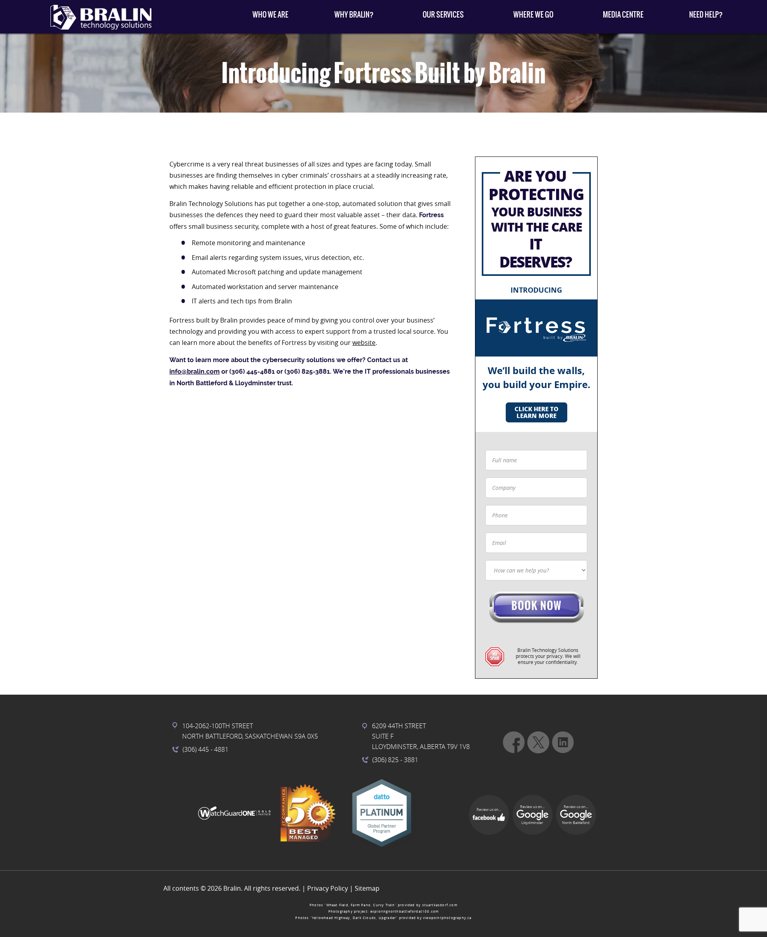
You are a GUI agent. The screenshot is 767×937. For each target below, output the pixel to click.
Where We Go (533, 14)
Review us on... (489, 809)
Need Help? (706, 14)
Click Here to (536, 412)
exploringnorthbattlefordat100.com (404, 911)
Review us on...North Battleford (576, 814)
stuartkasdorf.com (439, 905)
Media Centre (623, 14)
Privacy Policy (327, 888)
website (364, 342)
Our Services (443, 14)
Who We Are (270, 14)
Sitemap (367, 888)
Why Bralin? (354, 14)
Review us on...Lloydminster (532, 814)
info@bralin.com (194, 371)
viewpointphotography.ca (447, 918)
